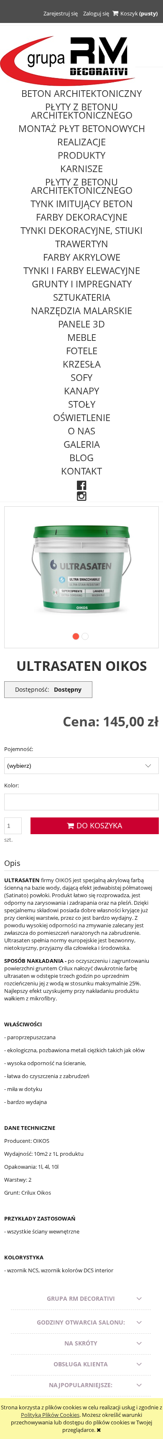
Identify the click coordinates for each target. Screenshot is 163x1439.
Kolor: (11, 785)
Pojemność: (18, 749)
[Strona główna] (67, 60)
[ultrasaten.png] (81, 569)
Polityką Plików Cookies (50, 1415)
